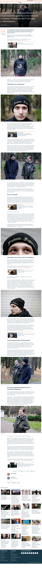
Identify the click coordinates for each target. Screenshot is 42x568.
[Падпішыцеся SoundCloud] (31, 553)
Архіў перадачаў (2, 557)
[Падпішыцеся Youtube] (27, 553)
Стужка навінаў (2, 552)
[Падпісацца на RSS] (37, 553)
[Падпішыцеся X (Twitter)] (25, 553)
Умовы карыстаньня (14, 560)
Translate (40, 0)
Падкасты (1, 554)
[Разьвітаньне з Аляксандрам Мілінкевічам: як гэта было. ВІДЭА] (5, 492)
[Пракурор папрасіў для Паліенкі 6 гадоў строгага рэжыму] (12, 272)
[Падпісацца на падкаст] (29, 553)
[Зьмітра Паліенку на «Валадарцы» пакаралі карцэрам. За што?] (12, 335)
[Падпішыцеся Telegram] (35, 553)
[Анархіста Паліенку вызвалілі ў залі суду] (12, 45)
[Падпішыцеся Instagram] (33, 553)
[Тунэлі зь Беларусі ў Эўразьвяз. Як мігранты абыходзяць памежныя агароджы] (36, 506)
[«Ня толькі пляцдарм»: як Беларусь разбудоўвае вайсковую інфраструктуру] (36, 538)
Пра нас (12, 552)
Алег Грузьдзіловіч (3, 25)
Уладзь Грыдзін (8, 25)
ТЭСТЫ (36, 2)
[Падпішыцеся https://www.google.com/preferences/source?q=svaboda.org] (22, 553)
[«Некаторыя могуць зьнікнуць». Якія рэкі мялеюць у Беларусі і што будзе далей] (5, 521)
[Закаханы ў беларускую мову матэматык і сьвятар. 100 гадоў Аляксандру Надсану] (26, 538)
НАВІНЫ (39, 2)
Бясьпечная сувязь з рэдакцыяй (15, 557)
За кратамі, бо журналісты (4, 560)
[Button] (3, 30)
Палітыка (7, 2)
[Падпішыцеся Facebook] (23, 553)
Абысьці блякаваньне (14, 554)
